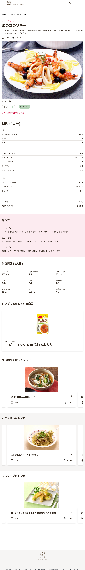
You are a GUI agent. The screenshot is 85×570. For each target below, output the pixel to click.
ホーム (4, 14)
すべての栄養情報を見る (13, 112)
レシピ (11, 14)
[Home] (16, 3)
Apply (70, 4)
